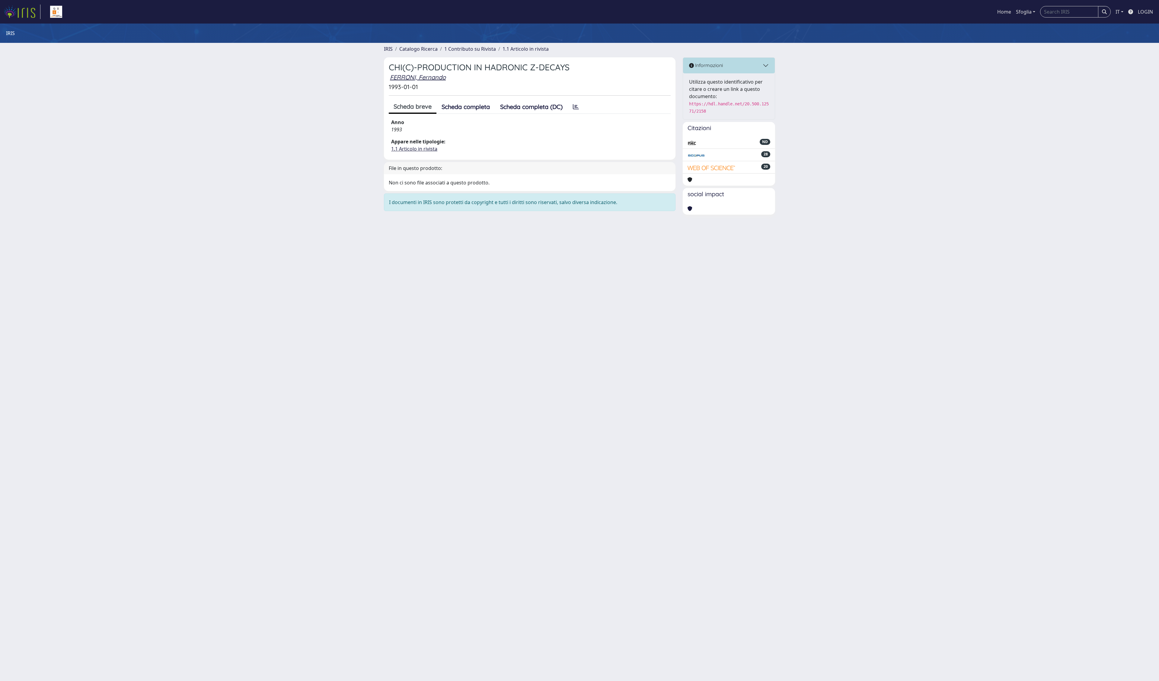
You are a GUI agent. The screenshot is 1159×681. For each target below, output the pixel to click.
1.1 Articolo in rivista (526, 49)
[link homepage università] (56, 12)
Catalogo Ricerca (418, 49)
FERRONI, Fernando (418, 77)
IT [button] (1118, 11)
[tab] (576, 107)
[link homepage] (22, 12)
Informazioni (708, 65)
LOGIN (1145, 11)
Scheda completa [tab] (466, 106)
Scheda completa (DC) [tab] (531, 106)
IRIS (388, 49)
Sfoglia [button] (1024, 11)
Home (1004, 11)
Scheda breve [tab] (413, 106)
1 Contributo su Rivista (470, 49)
